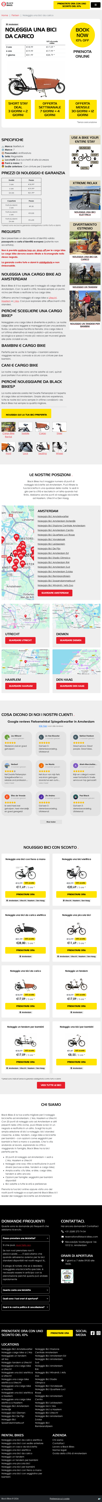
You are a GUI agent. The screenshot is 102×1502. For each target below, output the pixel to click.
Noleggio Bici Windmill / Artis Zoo (55, 585)
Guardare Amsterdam (55, 593)
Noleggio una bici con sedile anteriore (22, 1443)
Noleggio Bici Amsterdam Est (53, 553)
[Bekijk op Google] (7, 737)
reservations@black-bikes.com (81, 1236)
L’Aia (16, 301)
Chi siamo (57, 1440)
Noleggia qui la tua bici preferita (26, 415)
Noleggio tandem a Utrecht (16, 1362)
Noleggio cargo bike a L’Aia (16, 1352)
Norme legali (59, 1450)
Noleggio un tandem (12, 1456)
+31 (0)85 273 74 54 (75, 1231)
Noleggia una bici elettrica (16, 1450)
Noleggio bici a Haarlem (48, 1409)
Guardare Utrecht (20, 640)
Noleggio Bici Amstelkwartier (53, 516)
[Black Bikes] (7, 4)
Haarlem (6, 301)
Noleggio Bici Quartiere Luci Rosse (56, 534)
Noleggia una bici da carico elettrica (21, 1440)
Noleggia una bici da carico (16, 1453)
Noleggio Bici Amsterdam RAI (53, 562)
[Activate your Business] (99, 1498)
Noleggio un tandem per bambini (19, 1460)
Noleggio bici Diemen (13, 1412)
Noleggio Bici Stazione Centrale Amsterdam (61, 525)
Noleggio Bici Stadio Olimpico (54, 557)
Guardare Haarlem (21, 686)
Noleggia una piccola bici (15, 1463)
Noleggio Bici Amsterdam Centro (56, 530)
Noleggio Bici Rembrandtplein (54, 576)
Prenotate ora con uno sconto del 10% (71, 5)
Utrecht (53, 297)
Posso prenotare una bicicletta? (19, 1238)
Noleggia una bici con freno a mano (21, 1470)
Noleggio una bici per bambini (18, 1466)
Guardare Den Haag (72, 686)
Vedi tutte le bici (51, 1085)
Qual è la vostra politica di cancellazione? (24, 1307)
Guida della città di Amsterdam (69, 1453)
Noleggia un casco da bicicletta (19, 1446)
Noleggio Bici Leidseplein (51, 544)
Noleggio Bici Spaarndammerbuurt (56, 580)
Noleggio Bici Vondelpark (51, 539)
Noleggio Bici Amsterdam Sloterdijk (57, 521)
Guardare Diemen (70, 640)
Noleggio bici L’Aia (45, 1406)
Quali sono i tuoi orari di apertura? (20, 1298)
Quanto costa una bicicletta (17, 1290)
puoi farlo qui (23, 1245)
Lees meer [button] (9, 783)
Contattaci (58, 1443)
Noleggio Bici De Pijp (49, 548)
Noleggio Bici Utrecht (46, 1412)
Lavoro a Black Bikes (63, 1446)
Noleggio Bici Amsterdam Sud (54, 567)
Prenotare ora (25, 894)
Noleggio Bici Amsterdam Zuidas (55, 571)
